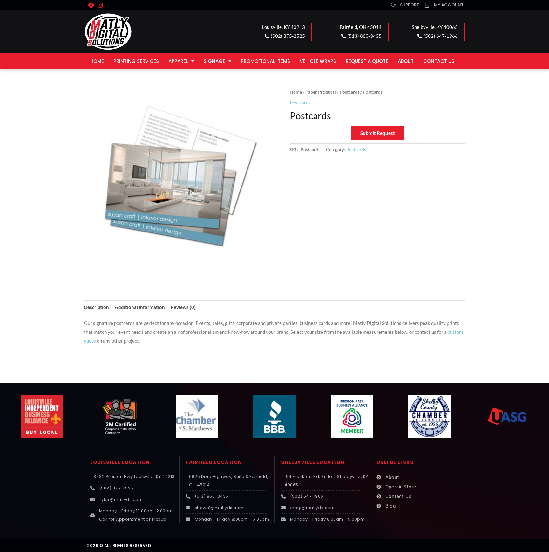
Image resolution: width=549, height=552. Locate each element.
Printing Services (136, 61)
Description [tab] (96, 307)
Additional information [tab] (140, 307)
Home (97, 61)
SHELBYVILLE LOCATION (313, 462)
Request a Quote (367, 61)
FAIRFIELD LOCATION (214, 462)
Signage (214, 61)
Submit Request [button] (377, 133)
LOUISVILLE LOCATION (120, 462)
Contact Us (438, 61)
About (406, 61)
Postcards (349, 92)
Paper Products (320, 92)
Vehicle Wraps (318, 61)
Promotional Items (265, 61)
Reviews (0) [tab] (183, 307)
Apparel (178, 61)
